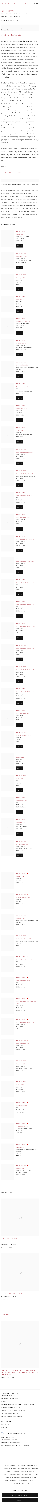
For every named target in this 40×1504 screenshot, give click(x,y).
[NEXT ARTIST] (17, 20)
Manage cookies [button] (20, 1490)
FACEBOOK (5, 1424)
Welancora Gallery (14, 4)
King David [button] (6, 14)
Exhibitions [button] (6, 16)
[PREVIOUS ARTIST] (2, 20)
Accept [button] (20, 1500)
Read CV (3, 166)
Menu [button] (37, 3)
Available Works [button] (20, 14)
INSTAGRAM (5, 1427)
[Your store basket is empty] (34, 3)
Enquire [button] (20, 245)
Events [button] (17, 16)
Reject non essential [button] (20, 1495)
